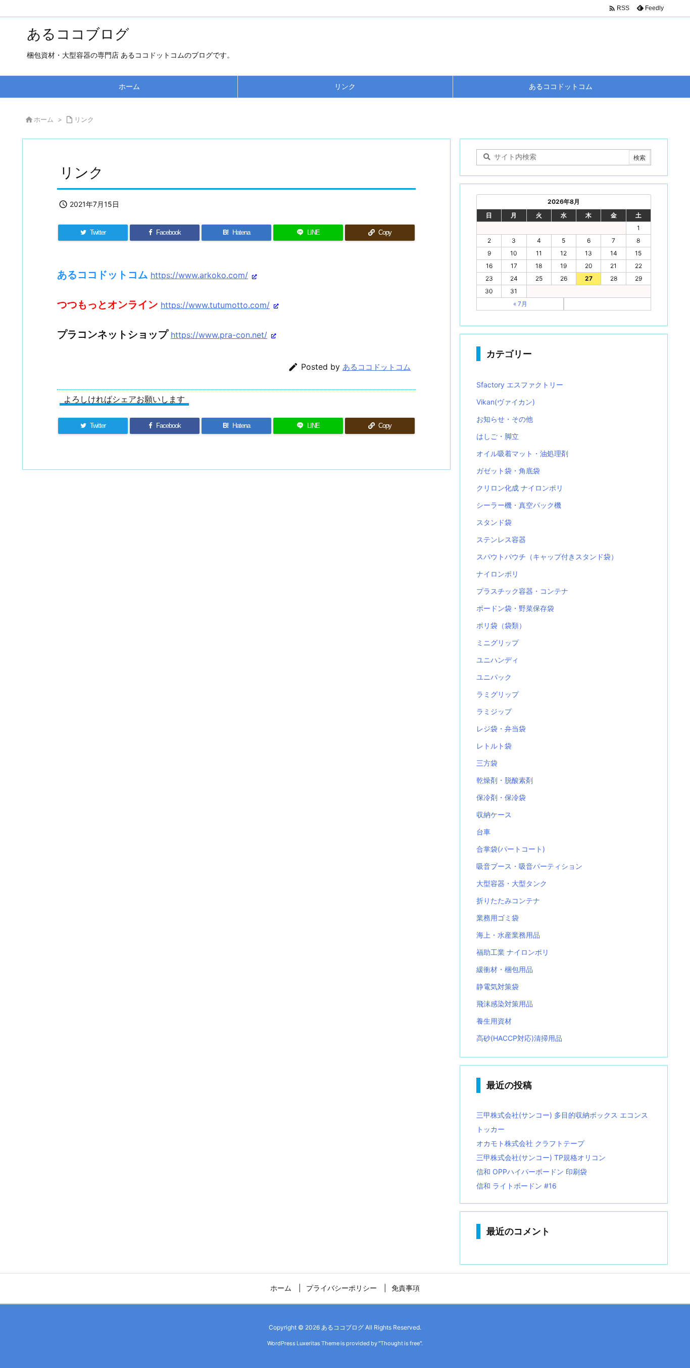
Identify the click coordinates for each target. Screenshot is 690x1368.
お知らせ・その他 (504, 419)
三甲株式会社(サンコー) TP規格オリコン (541, 1157)
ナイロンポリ (497, 573)
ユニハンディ (497, 659)
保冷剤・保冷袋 (501, 797)
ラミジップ (494, 711)
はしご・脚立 (497, 436)
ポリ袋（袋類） (501, 625)
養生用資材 (494, 1021)
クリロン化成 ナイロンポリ (519, 487)
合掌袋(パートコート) (510, 849)
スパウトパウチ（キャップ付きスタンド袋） (547, 556)
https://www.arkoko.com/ (199, 275)
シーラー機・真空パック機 (518, 505)
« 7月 (520, 303)
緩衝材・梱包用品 (504, 969)
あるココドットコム (376, 367)
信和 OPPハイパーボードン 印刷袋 (531, 1171)
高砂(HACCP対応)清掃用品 (519, 1038)
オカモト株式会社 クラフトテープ (530, 1143)
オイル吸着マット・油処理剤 (522, 453)
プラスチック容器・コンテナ (522, 591)
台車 (483, 831)
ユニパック (494, 677)
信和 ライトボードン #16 (516, 1185)
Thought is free (400, 1343)
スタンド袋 (494, 522)
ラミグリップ (497, 694)
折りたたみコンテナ (508, 900)
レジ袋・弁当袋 (501, 728)
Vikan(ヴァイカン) (505, 402)
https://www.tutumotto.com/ (215, 305)
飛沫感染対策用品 (504, 1003)
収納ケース (494, 814)
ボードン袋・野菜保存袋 (515, 608)
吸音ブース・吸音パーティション (529, 866)
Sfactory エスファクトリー (519, 384)
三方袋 (487, 763)
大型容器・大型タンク (511, 883)
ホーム (44, 119)
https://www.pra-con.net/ (219, 335)
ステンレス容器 (501, 539)
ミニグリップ (497, 642)
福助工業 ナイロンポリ (512, 952)
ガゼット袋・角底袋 (508, 470)
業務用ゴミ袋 (497, 917)
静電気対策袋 (497, 986)
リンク (84, 119)
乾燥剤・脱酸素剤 (504, 780)
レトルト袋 (494, 745)
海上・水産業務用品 (508, 935)
